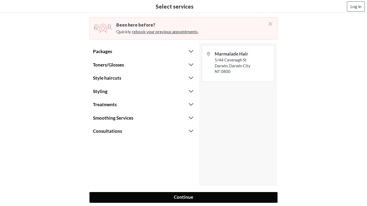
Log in (355, 6)
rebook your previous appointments (165, 31)
